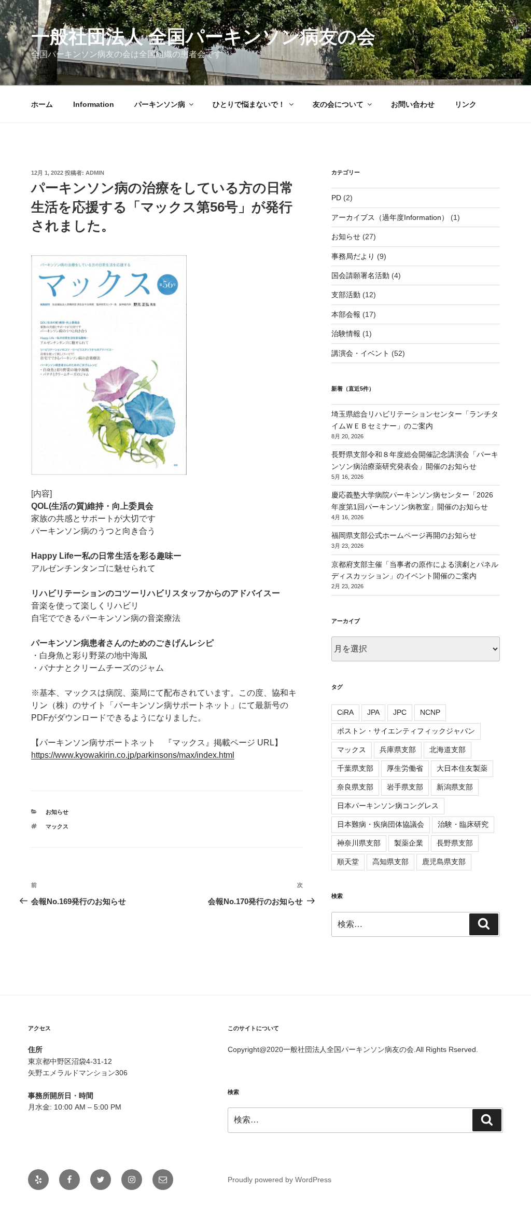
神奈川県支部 (359, 843)
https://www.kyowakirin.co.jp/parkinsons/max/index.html (132, 755)
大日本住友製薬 (462, 768)
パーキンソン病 (159, 104)
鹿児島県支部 (444, 861)
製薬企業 (408, 843)
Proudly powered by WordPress (279, 1179)
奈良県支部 (355, 787)
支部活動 (345, 294)
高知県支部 (390, 861)
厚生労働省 (405, 768)
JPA (373, 712)
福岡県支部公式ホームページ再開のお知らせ (404, 535)
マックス (57, 826)
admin (95, 173)
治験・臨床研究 (463, 824)
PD (336, 197)
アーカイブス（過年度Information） (390, 217)
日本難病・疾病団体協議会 (380, 824)
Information (93, 104)
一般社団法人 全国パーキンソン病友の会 (203, 36)
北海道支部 (447, 749)
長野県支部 (455, 843)
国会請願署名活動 (360, 275)
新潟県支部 (455, 787)
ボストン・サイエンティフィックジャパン (406, 731)
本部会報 (345, 314)
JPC (400, 712)
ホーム (42, 104)
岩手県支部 (405, 787)
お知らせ (57, 812)
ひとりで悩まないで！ (249, 104)
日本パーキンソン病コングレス (388, 805)
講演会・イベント (360, 353)
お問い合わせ (413, 104)
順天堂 (348, 861)
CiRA (345, 712)
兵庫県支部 (398, 749)
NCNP (430, 712)
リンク (466, 104)
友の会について (338, 104)
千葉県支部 (355, 768)
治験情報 (345, 333)
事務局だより (353, 256)
